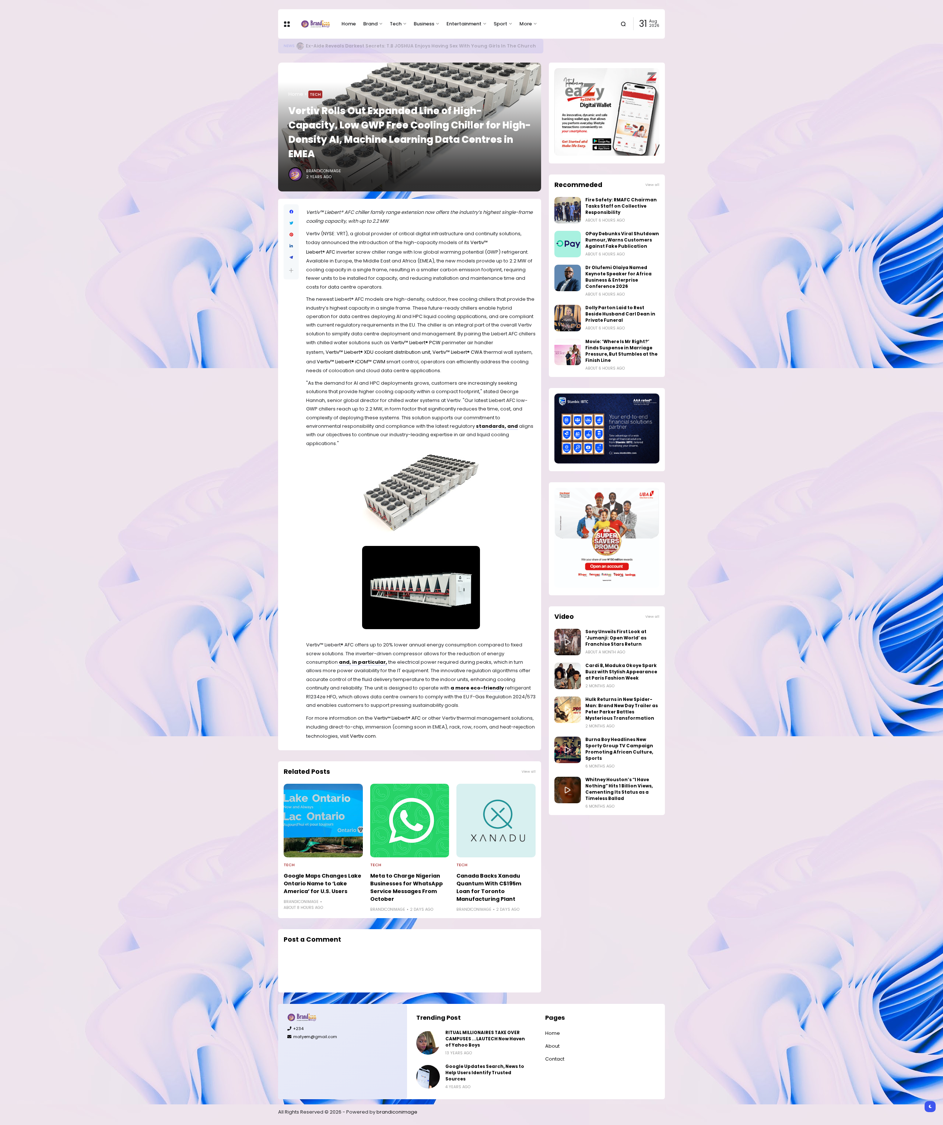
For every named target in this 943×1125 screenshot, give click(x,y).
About (552, 1046)
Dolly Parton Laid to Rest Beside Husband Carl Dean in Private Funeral (620, 314)
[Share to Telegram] (291, 257)
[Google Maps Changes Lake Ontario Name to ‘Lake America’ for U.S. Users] (323, 820)
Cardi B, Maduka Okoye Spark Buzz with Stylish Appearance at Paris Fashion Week (621, 672)
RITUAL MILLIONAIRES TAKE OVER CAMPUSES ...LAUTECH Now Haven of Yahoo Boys (485, 1039)
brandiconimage (396, 1111)
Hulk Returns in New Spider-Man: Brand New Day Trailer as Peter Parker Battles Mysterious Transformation (621, 708)
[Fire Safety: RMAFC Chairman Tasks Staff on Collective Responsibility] (567, 210)
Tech (396, 23)
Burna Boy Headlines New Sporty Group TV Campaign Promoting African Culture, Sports (619, 749)
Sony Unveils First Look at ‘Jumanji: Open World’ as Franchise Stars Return (615, 638)
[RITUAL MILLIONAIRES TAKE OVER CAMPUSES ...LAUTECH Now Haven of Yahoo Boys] (428, 1043)
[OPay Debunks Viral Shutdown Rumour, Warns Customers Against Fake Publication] (567, 244)
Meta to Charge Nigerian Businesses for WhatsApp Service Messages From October (406, 887)
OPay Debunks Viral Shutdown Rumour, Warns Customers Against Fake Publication (622, 240)
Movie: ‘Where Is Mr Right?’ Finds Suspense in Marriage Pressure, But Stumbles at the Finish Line (621, 351)
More (525, 23)
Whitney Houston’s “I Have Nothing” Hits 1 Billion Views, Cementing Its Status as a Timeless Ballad (619, 789)
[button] (291, 270)
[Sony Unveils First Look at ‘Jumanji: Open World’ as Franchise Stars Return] (567, 642)
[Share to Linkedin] (291, 246)
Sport (500, 23)
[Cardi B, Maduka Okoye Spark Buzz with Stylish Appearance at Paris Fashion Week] (567, 676)
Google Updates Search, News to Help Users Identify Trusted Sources (390, 46)
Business (424, 23)
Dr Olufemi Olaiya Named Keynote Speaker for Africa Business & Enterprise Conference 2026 (618, 277)
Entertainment (463, 23)
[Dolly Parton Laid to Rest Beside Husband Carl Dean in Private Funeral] (567, 318)
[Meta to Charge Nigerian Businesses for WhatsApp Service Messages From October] (409, 820)
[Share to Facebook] (291, 212)
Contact (554, 1058)
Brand (370, 23)
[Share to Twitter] (291, 223)
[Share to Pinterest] (291, 235)
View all (529, 771)
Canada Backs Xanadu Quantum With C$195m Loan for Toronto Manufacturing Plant (488, 887)
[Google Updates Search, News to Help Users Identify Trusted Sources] (299, 46)
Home (348, 23)
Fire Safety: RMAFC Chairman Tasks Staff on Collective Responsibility (621, 206)
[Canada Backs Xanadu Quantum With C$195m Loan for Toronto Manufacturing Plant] (496, 820)
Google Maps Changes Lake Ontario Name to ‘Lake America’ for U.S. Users (322, 883)
